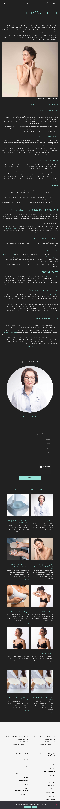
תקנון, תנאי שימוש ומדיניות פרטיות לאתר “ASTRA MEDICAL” (19, 789)
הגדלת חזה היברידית (52, 294)
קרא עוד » (51, 532)
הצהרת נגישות (24, 763)
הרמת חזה (52, 768)
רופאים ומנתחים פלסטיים (22, 773)
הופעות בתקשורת (23, 781)
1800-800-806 (31, 347)
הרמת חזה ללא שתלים (49, 772)
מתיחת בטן (52, 775)
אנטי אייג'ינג (52, 796)
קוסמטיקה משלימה (50, 800)
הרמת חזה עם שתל (47, 653)
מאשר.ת (34, 806)
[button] (4, 3)
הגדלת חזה (25, 653)
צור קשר (26, 784)
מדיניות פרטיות (24, 794)
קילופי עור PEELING (50, 785)
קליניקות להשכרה (23, 759)
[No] (57, 805)
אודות (26, 770)
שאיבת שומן (52, 782)
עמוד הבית (25, 766)
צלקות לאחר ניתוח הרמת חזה (20, 612)
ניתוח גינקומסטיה (48, 521)
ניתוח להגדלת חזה (11, 228)
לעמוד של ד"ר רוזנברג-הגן (30, 416)
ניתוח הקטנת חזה (50, 765)
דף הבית (54, 18)
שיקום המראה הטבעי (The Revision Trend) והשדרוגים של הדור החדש (43, 566)
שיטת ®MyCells (51, 789)
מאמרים (26, 777)
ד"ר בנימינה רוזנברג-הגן (10, 333)
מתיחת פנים (52, 779)
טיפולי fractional (50, 792)
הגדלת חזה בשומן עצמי (51, 276)
